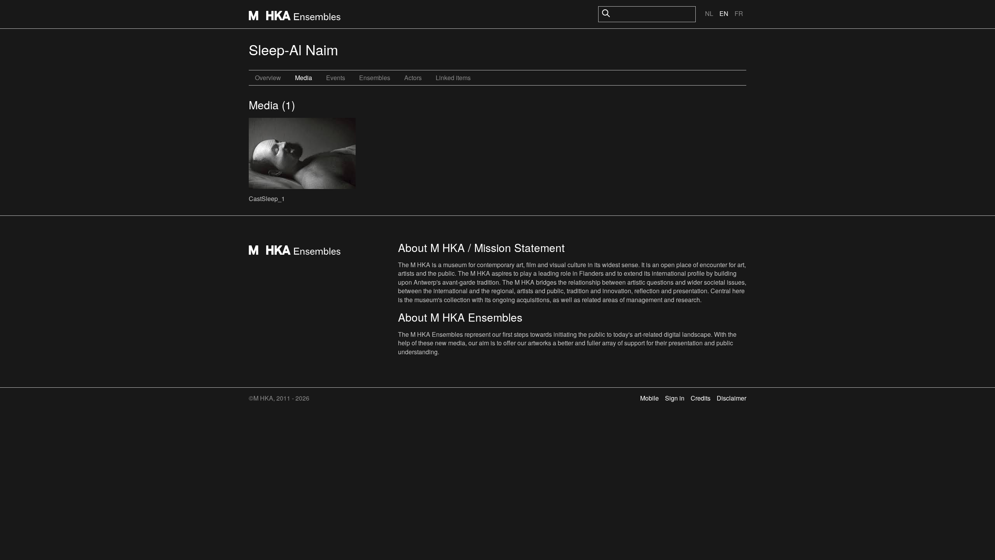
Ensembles (374, 77)
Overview (268, 77)
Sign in (674, 398)
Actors (413, 77)
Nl (709, 13)
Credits (700, 398)
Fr (739, 13)
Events (335, 77)
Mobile (649, 398)
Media (303, 77)
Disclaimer (731, 398)
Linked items (453, 77)
